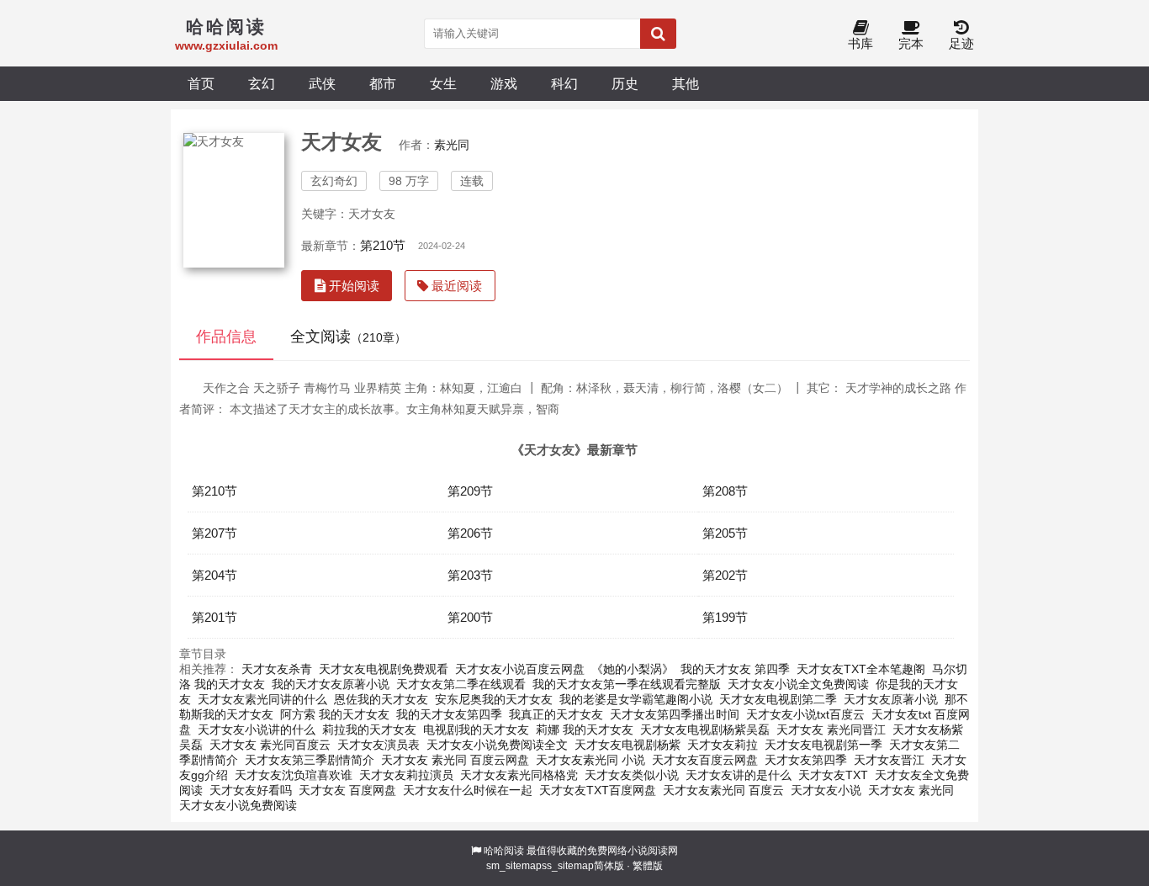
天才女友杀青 (276, 669)
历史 (625, 83)
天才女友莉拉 (722, 744)
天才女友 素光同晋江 (831, 729)
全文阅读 (348, 336)
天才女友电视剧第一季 (823, 744)
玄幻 (261, 83)
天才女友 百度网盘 (347, 790)
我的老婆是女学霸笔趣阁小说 (635, 699)
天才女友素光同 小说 (590, 760)
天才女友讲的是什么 (739, 775)
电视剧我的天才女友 (476, 729)
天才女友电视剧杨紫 (627, 744)
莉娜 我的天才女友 (584, 729)
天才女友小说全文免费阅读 (798, 684)
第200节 (470, 617)
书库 (860, 43)
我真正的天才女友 (556, 714)
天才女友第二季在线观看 (461, 684)
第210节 (382, 245)
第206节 (470, 533)
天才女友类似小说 (632, 775)
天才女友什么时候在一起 (467, 790)
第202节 (725, 575)
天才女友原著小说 (891, 699)
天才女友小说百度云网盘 (520, 669)
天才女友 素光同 (911, 790)
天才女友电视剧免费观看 (383, 669)
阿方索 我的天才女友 (334, 714)
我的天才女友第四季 (449, 714)
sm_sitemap (514, 866)
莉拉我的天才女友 (369, 729)
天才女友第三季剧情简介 (309, 760)
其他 (685, 83)
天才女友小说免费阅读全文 (497, 744)
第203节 (470, 575)
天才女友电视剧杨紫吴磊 (705, 729)
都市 (382, 83)
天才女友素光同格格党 (519, 775)
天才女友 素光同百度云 (270, 744)
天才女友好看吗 (250, 790)
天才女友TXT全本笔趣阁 (861, 669)
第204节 (214, 575)
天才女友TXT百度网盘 (597, 790)
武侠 (322, 83)
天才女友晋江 (889, 760)
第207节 (214, 533)
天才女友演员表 (378, 744)
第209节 (470, 491)
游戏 (503, 83)
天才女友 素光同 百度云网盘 (455, 760)
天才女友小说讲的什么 (256, 729)
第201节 (214, 617)
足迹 (961, 43)
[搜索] (658, 34)
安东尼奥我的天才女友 (494, 699)
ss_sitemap (568, 866)
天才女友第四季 (806, 760)
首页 (201, 83)
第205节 (725, 533)
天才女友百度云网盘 (705, 760)
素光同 (451, 144)
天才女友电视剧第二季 (778, 699)
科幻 (564, 83)
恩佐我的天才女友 (381, 699)
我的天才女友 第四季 (735, 669)
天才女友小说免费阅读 (238, 805)
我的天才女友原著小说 (330, 684)
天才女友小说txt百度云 (805, 714)
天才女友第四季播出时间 (674, 714)
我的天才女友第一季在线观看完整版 (626, 684)
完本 (911, 43)
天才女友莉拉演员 (406, 775)
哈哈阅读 (504, 851)
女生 (443, 83)
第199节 (725, 617)
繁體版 (648, 866)
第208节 (725, 491)
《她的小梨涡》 (632, 669)
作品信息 (226, 336)
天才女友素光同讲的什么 (262, 699)
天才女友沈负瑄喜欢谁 (293, 775)
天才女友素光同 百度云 (723, 790)
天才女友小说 (826, 790)
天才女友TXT (833, 775)
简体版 (609, 866)
